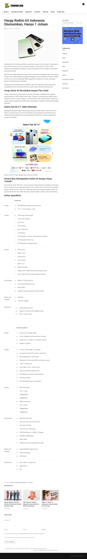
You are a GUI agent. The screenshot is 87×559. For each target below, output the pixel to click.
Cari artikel (65, 20)
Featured (64, 53)
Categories (66, 48)
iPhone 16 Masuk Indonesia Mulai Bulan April (46, 550)
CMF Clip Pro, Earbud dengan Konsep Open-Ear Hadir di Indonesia (31, 504)
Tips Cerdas (65, 88)
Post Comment (10, 541)
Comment (7, 520)
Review (53, 12)
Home (7, 12)
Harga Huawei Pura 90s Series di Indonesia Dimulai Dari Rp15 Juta (12, 504)
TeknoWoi (82, 556)
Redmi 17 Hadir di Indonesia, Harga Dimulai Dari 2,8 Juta (49, 504)
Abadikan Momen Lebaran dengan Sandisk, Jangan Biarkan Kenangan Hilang (26, 548)
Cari (80, 23)
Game (64, 58)
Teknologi (45, 12)
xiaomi (31, 482)
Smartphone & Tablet (17, 12)
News (12, 482)
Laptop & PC (28, 12)
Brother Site (60, 12)
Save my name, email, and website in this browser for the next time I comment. (25, 533)
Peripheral (37, 12)
